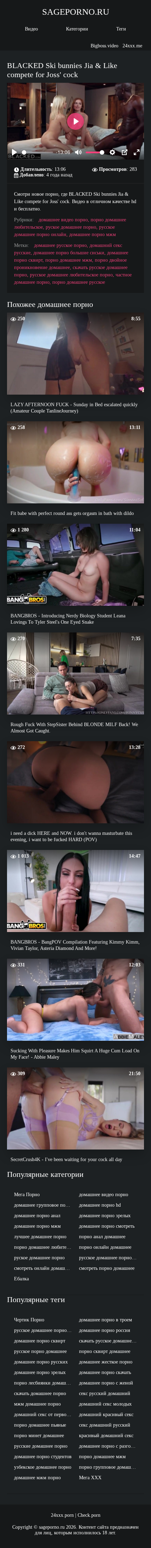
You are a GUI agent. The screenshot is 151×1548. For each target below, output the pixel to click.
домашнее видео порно (103, 1194)
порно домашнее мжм (102, 1456)
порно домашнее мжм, (70, 260)
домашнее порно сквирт (39, 1340)
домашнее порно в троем (105, 1319)
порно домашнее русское (78, 282)
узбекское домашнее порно (42, 1467)
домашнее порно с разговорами (109, 1446)
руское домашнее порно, (72, 227)
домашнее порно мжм (92, 234)
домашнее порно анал (37, 1215)
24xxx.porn (62, 1515)
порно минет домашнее (39, 1435)
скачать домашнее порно (40, 1393)
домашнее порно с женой (106, 1383)
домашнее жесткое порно (105, 1362)
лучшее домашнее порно (40, 1236)
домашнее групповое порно (43, 1205)
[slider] (37, 152)
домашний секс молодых (105, 1404)
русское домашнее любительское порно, (73, 274)
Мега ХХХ (90, 1477)
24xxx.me (132, 45)
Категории (77, 29)
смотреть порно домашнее (106, 1268)
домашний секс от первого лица (45, 1414)
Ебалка (21, 1278)
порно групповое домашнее (108, 1467)
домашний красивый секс (106, 1414)
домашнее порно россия (104, 1330)
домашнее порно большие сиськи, (70, 252)
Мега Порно (27, 1194)
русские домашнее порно (40, 1446)
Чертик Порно (29, 1319)
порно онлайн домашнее (105, 1247)
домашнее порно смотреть (106, 1226)
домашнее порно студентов (43, 1456)
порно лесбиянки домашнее (43, 1383)
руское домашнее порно (39, 1257)
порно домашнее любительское (45, 1247)
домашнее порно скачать (105, 1372)
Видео (31, 29)
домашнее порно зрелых (105, 1215)
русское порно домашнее (40, 1351)
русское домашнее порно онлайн (109, 1257)
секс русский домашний (104, 1393)
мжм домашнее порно (37, 1404)
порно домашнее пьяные (40, 1425)
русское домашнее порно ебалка (45, 1330)
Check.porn (89, 1515)
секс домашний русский (104, 1425)
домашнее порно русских (41, 1362)
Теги (121, 29)
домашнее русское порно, (62, 245)
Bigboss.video (104, 45)
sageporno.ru (75, 11)
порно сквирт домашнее (104, 1351)
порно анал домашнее (102, 1236)
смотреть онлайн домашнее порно (45, 1268)
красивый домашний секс (106, 1435)
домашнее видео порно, (65, 219)
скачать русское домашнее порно (109, 1340)
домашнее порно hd (100, 1205)
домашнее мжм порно (37, 1477)
